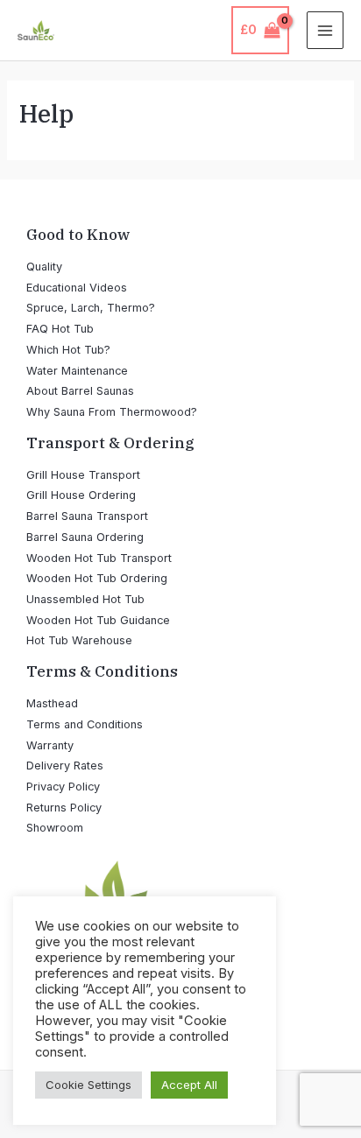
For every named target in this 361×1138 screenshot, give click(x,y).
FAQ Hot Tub (60, 328)
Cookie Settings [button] (88, 1085)
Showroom (54, 827)
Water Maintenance (77, 370)
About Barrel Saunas (80, 390)
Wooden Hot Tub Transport (99, 558)
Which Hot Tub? (68, 349)
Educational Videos (76, 287)
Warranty (50, 745)
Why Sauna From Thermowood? (111, 411)
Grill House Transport (83, 474)
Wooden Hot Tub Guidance (98, 620)
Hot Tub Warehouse (79, 640)
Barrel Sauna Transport (87, 516)
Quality (44, 266)
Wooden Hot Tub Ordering (96, 578)
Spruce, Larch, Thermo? (90, 307)
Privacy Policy (63, 786)
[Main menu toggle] (325, 29)
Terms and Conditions (84, 724)
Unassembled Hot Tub (85, 599)
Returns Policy (64, 807)
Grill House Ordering (81, 495)
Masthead (52, 703)
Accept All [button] (189, 1085)
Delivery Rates (64, 765)
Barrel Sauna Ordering (85, 537)
